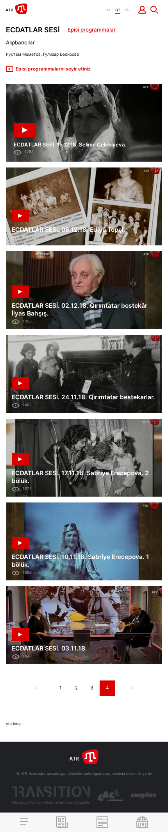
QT (117, 10)
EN (127, 10)
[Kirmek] (142, 10)
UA (108, 10)
